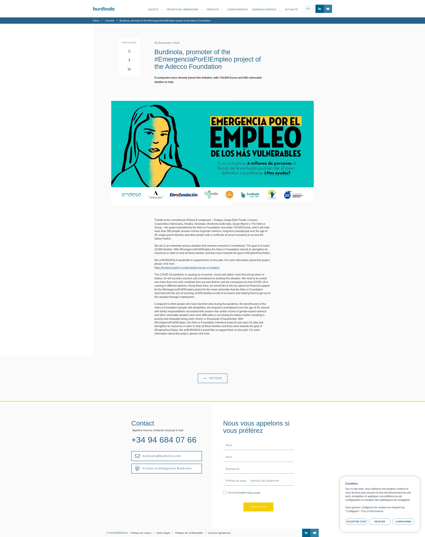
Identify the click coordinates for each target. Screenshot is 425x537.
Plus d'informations (372, 511)
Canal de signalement (219, 533)
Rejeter (380, 521)
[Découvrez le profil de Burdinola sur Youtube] (328, 9)
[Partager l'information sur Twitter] (129, 51)
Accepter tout (356, 521)
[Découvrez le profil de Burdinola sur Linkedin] (319, 9)
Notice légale (254, 492)
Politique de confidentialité (189, 533)
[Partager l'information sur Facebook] (129, 60)
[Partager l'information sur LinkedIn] (129, 69)
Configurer (403, 521)
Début (96, 20)
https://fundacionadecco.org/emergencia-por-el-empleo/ (186, 267)
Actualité (109, 20)
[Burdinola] (104, 8)
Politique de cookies (140, 533)
